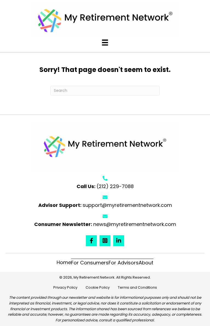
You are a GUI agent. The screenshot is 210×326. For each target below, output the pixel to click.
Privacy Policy (69, 287)
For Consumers (90, 262)
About (146, 262)
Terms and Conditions (137, 287)
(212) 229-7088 (115, 186)
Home (64, 262)
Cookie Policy (102, 287)
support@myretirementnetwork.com (127, 205)
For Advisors (124, 262)
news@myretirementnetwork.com (134, 224)
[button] (91, 240)
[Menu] (105, 42)
